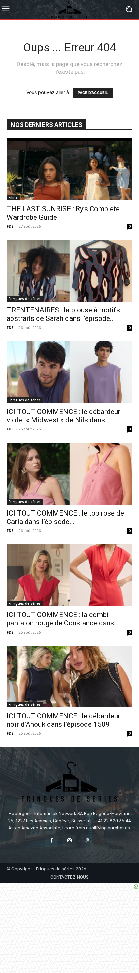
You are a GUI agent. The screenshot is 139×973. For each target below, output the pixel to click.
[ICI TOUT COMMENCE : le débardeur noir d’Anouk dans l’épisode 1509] (69, 677)
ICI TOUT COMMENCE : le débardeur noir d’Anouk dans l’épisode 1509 (63, 720)
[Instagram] (69, 840)
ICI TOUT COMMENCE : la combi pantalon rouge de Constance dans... (63, 619)
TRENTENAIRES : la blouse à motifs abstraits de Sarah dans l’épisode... (63, 314)
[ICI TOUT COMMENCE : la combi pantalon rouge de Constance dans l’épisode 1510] (69, 575)
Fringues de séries (25, 298)
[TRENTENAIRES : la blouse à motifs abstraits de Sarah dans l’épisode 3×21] (69, 271)
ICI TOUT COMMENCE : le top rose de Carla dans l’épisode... (65, 517)
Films (13, 197)
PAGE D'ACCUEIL (93, 92)
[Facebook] (51, 840)
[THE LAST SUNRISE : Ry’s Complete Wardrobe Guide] (69, 169)
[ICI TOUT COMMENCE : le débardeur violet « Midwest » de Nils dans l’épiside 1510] (69, 372)
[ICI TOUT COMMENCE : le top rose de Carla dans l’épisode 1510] (69, 474)
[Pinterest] (87, 840)
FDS (10, 226)
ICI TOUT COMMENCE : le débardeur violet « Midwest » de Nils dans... (63, 416)
